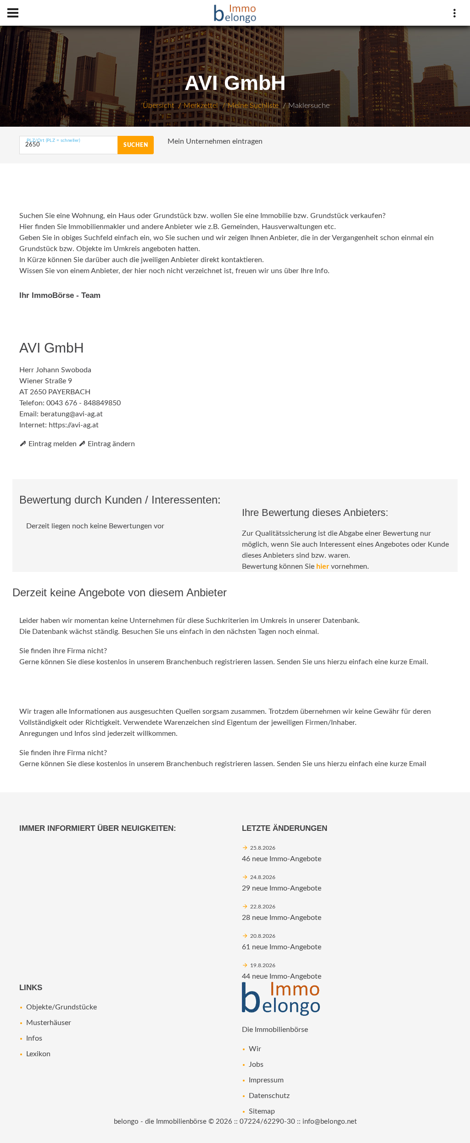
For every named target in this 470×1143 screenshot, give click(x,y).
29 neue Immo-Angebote (281, 888)
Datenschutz (269, 1095)
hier (322, 566)
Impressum (266, 1080)
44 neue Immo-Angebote (281, 976)
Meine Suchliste (253, 105)
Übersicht (158, 105)
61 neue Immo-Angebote (281, 947)
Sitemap (262, 1111)
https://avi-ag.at (74, 425)
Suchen (135, 145)
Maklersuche (309, 105)
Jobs (256, 1064)
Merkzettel (201, 105)
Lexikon (38, 1054)
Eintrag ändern (110, 444)
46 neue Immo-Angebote (281, 859)
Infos (34, 1038)
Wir (255, 1049)
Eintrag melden (52, 444)
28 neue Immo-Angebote (281, 917)
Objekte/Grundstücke (61, 1007)
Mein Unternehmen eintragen (215, 141)
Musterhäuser (48, 1022)
